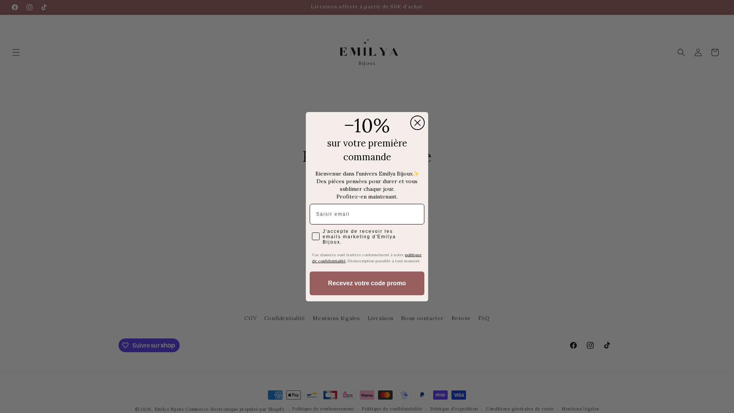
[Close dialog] (417, 123)
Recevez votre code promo (367, 283)
